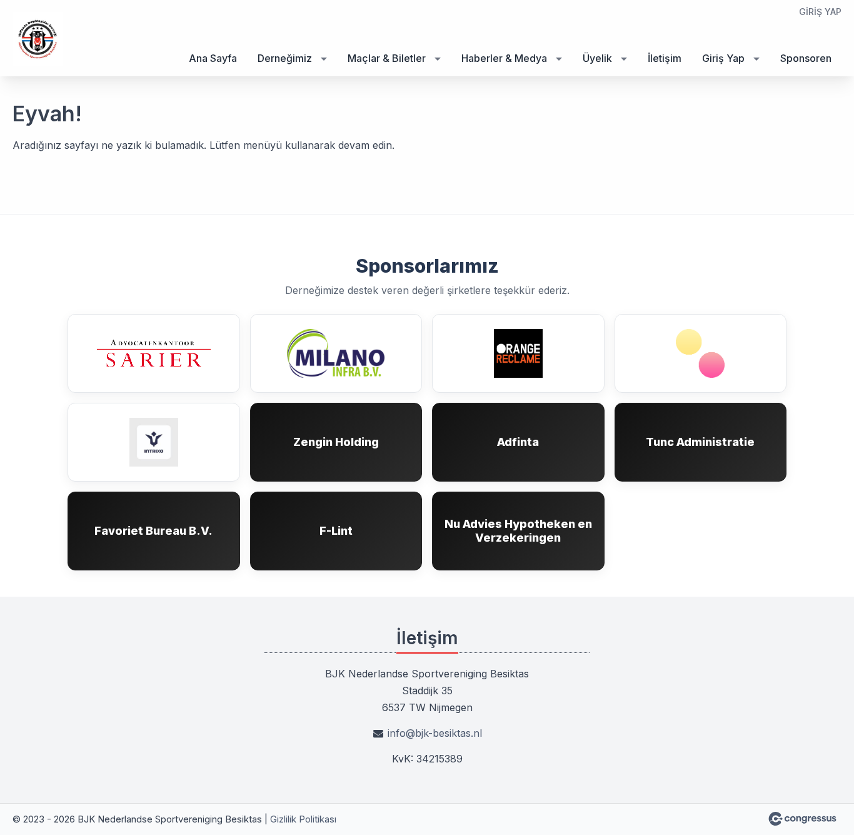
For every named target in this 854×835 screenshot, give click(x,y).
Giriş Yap (820, 11)
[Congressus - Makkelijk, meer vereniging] (802, 819)
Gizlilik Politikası (303, 819)
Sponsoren (805, 58)
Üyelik (597, 58)
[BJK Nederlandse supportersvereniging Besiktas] (38, 39)
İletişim (664, 58)
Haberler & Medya (504, 58)
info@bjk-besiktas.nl (435, 733)
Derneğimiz (285, 58)
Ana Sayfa (213, 58)
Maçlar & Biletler (387, 58)
